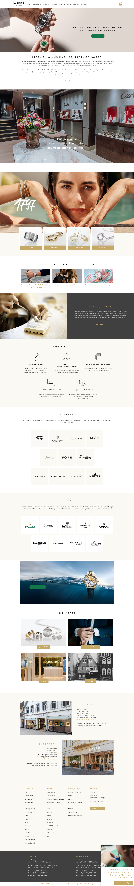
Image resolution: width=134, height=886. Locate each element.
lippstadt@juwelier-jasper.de (86, 719)
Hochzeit (62, 4)
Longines (49, 819)
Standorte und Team (75, 792)
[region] (67, 30)
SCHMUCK (29, 789)
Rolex (28, 4)
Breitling (49, 812)
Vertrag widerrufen (97, 808)
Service (70, 809)
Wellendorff (28, 812)
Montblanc (49, 822)
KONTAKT (94, 789)
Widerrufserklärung (96, 801)
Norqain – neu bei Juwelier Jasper (98, 285)
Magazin (84, 4)
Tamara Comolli (30, 843)
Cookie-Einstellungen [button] (87, 884)
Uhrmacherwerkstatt (75, 815)
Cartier (48, 815)
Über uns (76, 4)
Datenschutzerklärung (70, 884)
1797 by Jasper (30, 809)
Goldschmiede (72, 812)
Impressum (56, 884)
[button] (67, 32)
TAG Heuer (50, 833)
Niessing (27, 829)
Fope (26, 822)
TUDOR (48, 836)
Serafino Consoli (30, 839)
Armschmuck (55, 247)
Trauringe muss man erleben (67, 285)
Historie (70, 796)
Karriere (70, 799)
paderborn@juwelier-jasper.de (47, 759)
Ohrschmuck (79, 247)
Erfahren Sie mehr (38, 587)
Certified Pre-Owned (53, 802)
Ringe (31, 247)
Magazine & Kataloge (75, 802)
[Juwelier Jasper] (18, 4)
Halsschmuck (103, 247)
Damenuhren (50, 796)
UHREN (49, 789)
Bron (26, 819)
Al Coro (27, 815)
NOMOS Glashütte (52, 826)
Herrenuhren (50, 792)
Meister (27, 826)
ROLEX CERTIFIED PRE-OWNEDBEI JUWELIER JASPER (97, 29)
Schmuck (54, 4)
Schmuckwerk (29, 836)
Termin (92, 792)
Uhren (69, 4)
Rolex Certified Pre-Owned (40, 4)
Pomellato (28, 833)
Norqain (49, 829)
